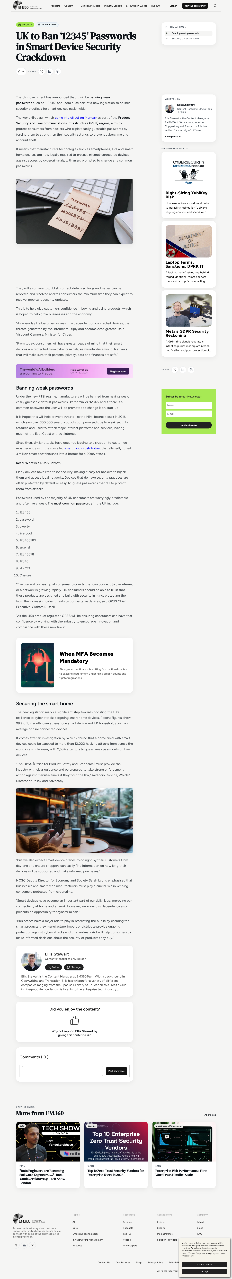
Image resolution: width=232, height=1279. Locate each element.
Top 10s (127, 1233)
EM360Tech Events (136, 5)
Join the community (195, 5)
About (200, 1222)
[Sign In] (53, 967)
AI (74, 1222)
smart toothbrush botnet (82, 448)
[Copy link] (58, 71)
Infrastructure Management (88, 1239)
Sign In (173, 5)
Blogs (200, 1228)
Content (68, 5)
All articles (210, 1114)
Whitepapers (130, 1245)
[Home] (28, 9)
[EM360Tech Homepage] (30, 1225)
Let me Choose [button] (204, 1264)
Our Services (123, 1262)
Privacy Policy (155, 1262)
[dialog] (204, 1257)
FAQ (199, 1233)
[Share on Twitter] (41, 71)
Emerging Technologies (86, 1233)
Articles (127, 1222)
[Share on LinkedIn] (49, 71)
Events (161, 1222)
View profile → (173, 136)
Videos (127, 1239)
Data (75, 1228)
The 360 (155, 5)
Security (27, 25)
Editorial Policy (177, 1262)
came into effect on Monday (76, 118)
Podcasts (55, 5)
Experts (161, 1228)
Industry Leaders (113, 5)
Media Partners (165, 1233)
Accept (204, 1271)
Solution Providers (90, 5)
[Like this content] (19, 71)
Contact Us (104, 1262)
